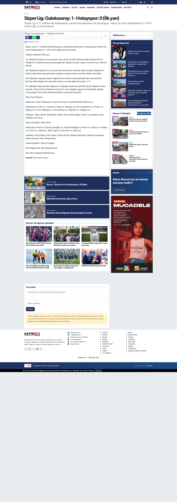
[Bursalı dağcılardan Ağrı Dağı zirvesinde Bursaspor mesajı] (39, 256)
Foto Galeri (42, 2)
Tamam (98, 371)
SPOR (26, 14)
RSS (28, 366)
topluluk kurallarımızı (46, 316)
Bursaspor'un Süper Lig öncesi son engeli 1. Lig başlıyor (66, 267)
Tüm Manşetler (76, 339)
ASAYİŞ (74, 7)
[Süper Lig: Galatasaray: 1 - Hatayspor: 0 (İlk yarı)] (66, 33)
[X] (29, 349)
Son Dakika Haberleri (78, 342)
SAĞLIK (130, 346)
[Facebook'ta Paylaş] (26, 37)
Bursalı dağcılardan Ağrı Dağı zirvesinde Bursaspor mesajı (37, 267)
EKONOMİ (91, 7)
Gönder (30, 309)
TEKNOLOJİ (132, 349)
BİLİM (130, 333)
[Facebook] (26, 349)
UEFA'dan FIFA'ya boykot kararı (94, 266)
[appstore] (82, 357)
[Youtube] (37, 349)
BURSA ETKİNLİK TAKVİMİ (58, 2)
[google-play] (94, 357)
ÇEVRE (104, 337)
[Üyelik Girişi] (151, 2)
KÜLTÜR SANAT (103, 7)
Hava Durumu (75, 333)
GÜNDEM (66, 7)
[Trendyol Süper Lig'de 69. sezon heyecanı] (95, 234)
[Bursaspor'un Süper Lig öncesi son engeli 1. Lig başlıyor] (67, 256)
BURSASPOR (116, 7)
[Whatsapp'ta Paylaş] (34, 37)
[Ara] (148, 7)
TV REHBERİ (106, 353)
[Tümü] (150, 35)
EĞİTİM (104, 339)
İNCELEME (132, 342)
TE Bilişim (149, 366)
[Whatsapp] (41, 349)
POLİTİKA (127, 7)
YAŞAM (82, 7)
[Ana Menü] (152, 7)
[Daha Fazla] (38, 37)
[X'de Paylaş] (30, 37)
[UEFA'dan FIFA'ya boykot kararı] (95, 256)
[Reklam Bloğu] (132, 234)
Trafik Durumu (76, 335)
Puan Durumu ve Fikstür (79, 337)
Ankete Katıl (119, 190)
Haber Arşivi (75, 344)
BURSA (57, 7)
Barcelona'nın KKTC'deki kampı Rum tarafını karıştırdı (38, 244)
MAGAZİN (131, 344)
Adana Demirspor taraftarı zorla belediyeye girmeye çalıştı (66, 244)
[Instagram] (33, 349)
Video (30, 2)
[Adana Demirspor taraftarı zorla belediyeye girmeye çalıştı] (67, 234)
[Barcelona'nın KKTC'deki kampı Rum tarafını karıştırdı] (39, 234)
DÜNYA (130, 337)
